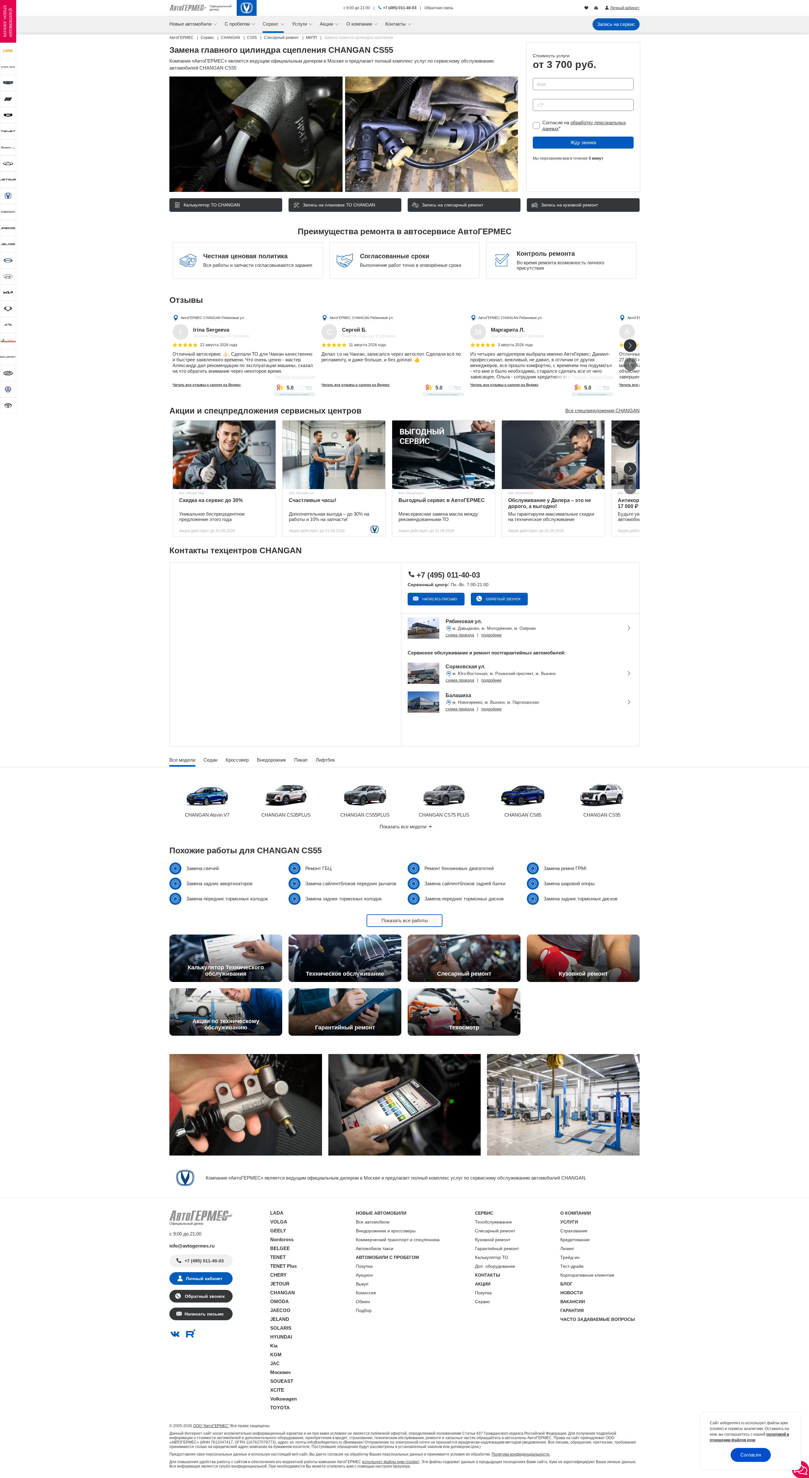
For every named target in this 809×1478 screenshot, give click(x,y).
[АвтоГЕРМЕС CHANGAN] (247, 8)
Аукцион (364, 1275)
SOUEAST (281, 1381)
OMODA (279, 1301)
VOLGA (278, 1221)
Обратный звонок (502, 599)
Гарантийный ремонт (497, 1248)
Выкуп (362, 1283)
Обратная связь (438, 8)
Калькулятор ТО (491, 1257)
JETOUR (279, 1283)
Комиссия (366, 1292)
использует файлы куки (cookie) (390, 1462)
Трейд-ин (570, 1257)
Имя (536, 76)
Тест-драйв (571, 1266)
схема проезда (460, 635)
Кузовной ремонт (492, 1239)
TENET (278, 1257)
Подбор (364, 1310)
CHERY (278, 1275)
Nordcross (282, 1239)
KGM (276, 1354)
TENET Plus (283, 1266)
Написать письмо (439, 599)
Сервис (482, 1301)
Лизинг (567, 1248)
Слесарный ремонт (495, 1230)
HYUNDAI (281, 1337)
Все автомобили (373, 1221)
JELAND (279, 1319)
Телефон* (540, 97)
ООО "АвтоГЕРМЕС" (211, 1426)
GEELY (278, 1230)
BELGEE (280, 1248)
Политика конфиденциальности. (521, 1454)
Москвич (280, 1372)
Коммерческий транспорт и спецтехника (398, 1239)
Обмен (363, 1301)
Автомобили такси (374, 1248)
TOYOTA (280, 1407)
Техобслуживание (493, 1221)
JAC (275, 1363)
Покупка (364, 1266)
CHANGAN (282, 1292)
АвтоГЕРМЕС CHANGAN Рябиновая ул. (213, 318)
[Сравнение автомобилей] (597, 8)
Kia (273, 1345)
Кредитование (575, 1239)
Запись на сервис (616, 24)
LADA (276, 1213)
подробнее (491, 635)
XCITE (277, 1390)
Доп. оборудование (495, 1266)
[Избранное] (587, 8)
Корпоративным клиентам (587, 1275)
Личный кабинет (204, 1278)
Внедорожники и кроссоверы (386, 1230)
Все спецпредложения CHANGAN (602, 410)
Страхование (573, 1230)
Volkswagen (283, 1398)
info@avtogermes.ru (192, 1245)
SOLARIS (280, 1328)
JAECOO (280, 1310)
